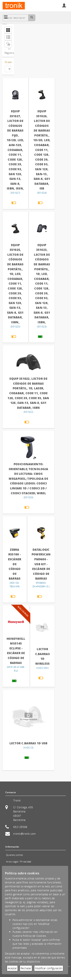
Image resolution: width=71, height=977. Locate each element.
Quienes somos (14, 855)
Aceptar (12, 968)
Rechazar (26, 968)
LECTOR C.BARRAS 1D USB (28, 743)
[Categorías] (5, 17)
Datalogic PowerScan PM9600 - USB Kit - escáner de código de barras (41, 564)
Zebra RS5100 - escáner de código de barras (14, 564)
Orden (8, 62)
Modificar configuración (48, 968)
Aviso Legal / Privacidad (18, 861)
